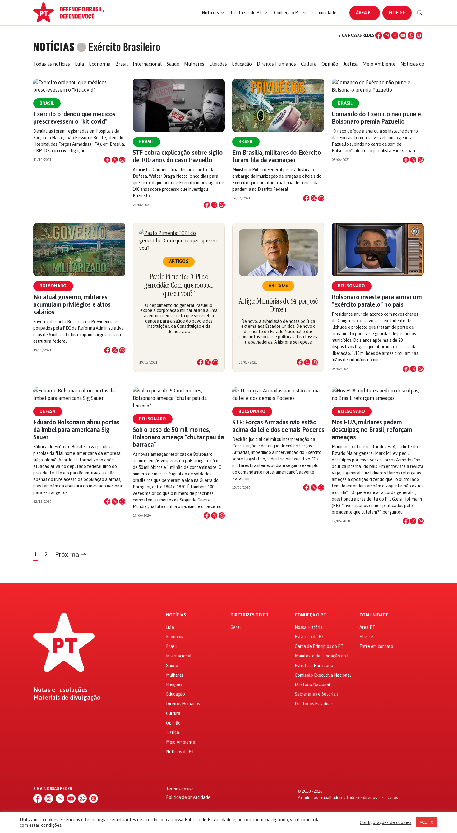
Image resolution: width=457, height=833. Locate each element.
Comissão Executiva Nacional (323, 675)
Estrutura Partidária (314, 665)
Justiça (350, 63)
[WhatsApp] (411, 35)
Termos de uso (180, 788)
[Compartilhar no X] (115, 160)
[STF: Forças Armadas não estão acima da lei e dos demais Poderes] (278, 394)
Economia (99, 63)
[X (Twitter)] (394, 35)
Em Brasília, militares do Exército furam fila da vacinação (276, 156)
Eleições (218, 63)
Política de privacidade (188, 797)
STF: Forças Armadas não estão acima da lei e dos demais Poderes (278, 426)
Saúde (173, 63)
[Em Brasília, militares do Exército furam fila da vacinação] (278, 105)
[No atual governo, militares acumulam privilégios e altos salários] (79, 249)
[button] (213, 13)
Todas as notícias (51, 63)
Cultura (308, 63)
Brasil (121, 63)
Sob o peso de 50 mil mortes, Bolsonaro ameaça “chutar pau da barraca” (178, 437)
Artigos (178, 261)
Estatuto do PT (309, 636)
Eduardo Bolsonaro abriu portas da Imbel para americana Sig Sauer (76, 430)
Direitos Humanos (276, 63)
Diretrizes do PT (249, 615)
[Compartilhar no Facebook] (107, 160)
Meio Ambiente (378, 63)
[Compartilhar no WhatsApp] (122, 160)
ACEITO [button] (427, 822)
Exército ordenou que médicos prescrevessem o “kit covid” (74, 117)
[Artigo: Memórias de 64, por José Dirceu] (278, 252)
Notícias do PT (416, 63)
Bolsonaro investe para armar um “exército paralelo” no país (377, 300)
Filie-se (397, 12)
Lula (79, 63)
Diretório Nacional (312, 684)
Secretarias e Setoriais (317, 694)
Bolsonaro (53, 285)
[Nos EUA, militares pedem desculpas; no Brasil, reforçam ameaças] (378, 394)
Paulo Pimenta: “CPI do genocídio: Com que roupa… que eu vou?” (179, 285)
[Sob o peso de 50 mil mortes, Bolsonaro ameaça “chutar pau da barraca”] (179, 398)
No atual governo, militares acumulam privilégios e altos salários (72, 304)
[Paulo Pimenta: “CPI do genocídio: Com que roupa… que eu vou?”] (178, 240)
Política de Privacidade (208, 819)
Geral (235, 627)
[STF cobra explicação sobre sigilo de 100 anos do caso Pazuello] (179, 105)
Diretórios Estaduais (314, 703)
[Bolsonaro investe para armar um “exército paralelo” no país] (378, 249)
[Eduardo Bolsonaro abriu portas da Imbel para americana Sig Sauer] (79, 394)
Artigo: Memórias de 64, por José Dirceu (278, 305)
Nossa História (309, 627)
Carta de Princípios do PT (319, 646)
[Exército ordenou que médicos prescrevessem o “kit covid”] (79, 86)
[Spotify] (419, 35)
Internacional (147, 63)
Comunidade (373, 615)
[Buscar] (420, 13)
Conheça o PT (310, 615)
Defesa (47, 411)
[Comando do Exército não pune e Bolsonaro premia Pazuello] (378, 86)
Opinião (329, 63)
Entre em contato (376, 646)
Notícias (176, 615)
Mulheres (194, 63)
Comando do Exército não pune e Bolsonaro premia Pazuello (376, 117)
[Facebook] (378, 35)
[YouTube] (402, 35)
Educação (242, 63)
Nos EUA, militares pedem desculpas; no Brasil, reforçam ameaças (372, 430)
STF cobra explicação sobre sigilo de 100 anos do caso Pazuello (178, 156)
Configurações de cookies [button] (385, 822)
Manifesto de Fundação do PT (324, 655)
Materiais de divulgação (67, 697)
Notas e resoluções (60, 689)
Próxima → (71, 554)
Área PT (364, 12)
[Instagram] (386, 35)
